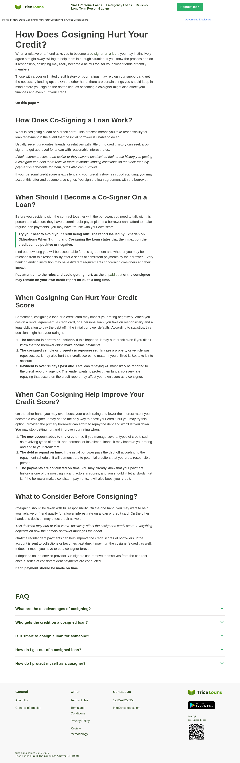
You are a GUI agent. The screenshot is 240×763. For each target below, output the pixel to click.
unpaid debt (113, 275)
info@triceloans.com (126, 707)
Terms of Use (79, 700)
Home (5, 19)
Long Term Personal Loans (90, 8)
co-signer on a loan (104, 53)
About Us (21, 700)
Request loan (189, 6)
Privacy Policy (80, 721)
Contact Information (28, 707)
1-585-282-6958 (123, 700)
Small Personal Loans (86, 5)
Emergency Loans (119, 5)
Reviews (142, 5)
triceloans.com (24, 752)
